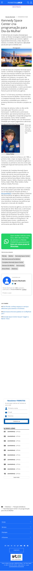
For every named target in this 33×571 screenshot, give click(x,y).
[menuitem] (16, 521)
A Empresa (5, 537)
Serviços (4, 527)
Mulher (11, 256)
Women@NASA (6, 193)
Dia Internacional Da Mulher (11, 259)
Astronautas (20, 265)
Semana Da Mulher (8, 265)
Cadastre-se (16, 421)
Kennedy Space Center (22, 256)
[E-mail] (15, 284)
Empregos (4, 532)
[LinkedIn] (12, 284)
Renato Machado (10, 17)
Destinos (14, 269)
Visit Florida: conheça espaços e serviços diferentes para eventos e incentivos (15, 307)
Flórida (4, 256)
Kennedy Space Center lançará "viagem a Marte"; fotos (15, 318)
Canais (4, 522)
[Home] (2, 506)
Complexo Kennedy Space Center (12, 262)
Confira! (24, 289)
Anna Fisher (6, 269)
